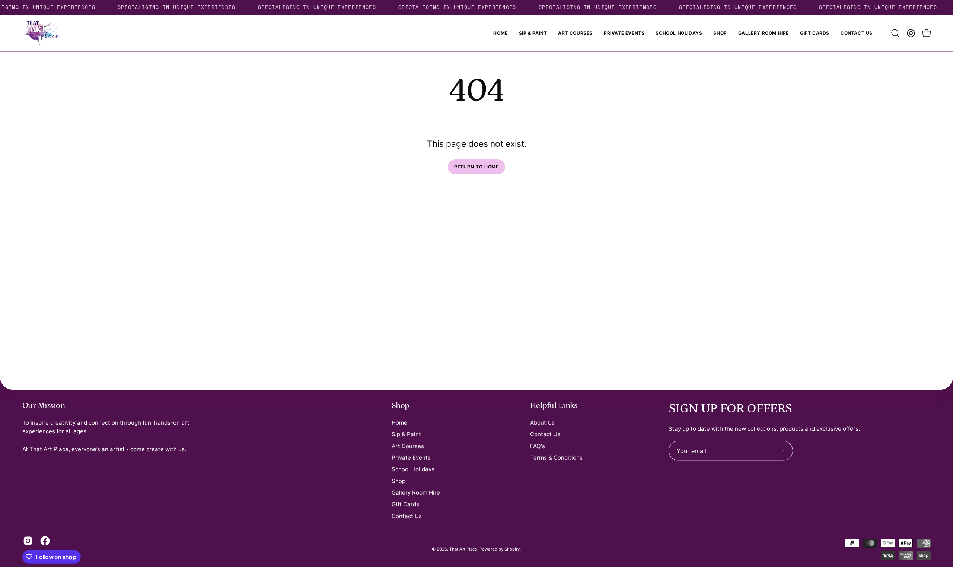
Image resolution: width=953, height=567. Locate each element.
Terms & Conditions (556, 457)
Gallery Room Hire (416, 492)
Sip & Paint (406, 434)
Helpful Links (553, 405)
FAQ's (537, 445)
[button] (895, 33)
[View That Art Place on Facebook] (45, 541)
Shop (400, 405)
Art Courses (408, 445)
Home (399, 422)
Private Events (411, 457)
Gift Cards (405, 504)
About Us (542, 422)
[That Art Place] (41, 33)
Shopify (512, 549)
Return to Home (476, 167)
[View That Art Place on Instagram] (28, 541)
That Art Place (463, 549)
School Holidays (413, 469)
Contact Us (407, 515)
